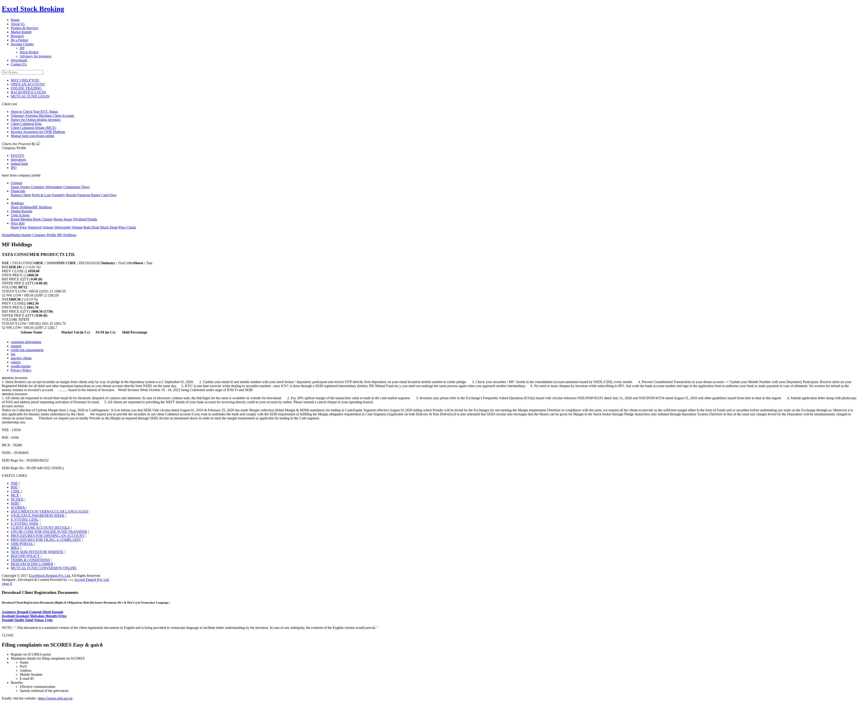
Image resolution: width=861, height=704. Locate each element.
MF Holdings (42, 207)
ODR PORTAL (22, 544)
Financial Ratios (88, 195)
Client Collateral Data (26, 124)
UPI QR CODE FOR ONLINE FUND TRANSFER (49, 532)
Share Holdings (22, 207)
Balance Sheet (21, 195)
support (16, 346)
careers (16, 362)
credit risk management (27, 350)
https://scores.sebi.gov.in (55, 698)
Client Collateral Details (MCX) (33, 128)
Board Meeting (21, 219)
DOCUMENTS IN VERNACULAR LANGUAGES (49, 511)
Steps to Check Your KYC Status (34, 111)
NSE (14, 483)
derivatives (18, 159)
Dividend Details (85, 219)
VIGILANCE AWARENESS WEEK (38, 515)
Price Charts (127, 227)
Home (15, 20)
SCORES (18, 507)
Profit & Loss (41, 195)
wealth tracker (21, 366)
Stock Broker (29, 52)
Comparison (71, 187)
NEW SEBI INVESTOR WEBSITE (37, 552)
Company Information (46, 187)
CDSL (15, 491)
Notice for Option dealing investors (36, 120)
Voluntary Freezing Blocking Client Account (42, 116)
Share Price (19, 227)
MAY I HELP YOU (25, 80)
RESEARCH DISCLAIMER (32, 564)
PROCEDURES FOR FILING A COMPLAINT (46, 540)
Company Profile (44, 235)
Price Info (18, 223)
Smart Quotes (20, 187)
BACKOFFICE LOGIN (28, 92)
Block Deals (109, 227)
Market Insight (21, 32)
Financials (18, 191)
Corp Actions (20, 215)
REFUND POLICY (25, 556)
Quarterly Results (64, 195)
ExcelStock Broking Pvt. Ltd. (50, 576)
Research (17, 36)
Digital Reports (21, 211)
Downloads (19, 60)
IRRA (15, 548)
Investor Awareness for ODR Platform (38, 132)
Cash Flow (109, 195)
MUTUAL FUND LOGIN (30, 96)
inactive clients (21, 358)
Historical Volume (40, 227)
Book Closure (42, 219)
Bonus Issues (63, 219)
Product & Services (24, 28)
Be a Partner (19, 40)
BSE (14, 487)
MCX (15, 495)
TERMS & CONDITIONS (30, 560)
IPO (14, 168)
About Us (18, 24)
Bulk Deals (91, 227)
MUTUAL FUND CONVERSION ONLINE (43, 568)
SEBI (15, 503)
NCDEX (17, 499)
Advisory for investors (35, 56)
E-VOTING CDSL (25, 519)
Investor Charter (22, 44)
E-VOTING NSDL (25, 523)
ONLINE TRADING (26, 88)
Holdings (17, 203)
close (7, 584)
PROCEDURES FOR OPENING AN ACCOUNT (48, 536)
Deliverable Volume (68, 227)
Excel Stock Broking (33, 9)
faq (13, 354)
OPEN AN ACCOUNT (28, 84)
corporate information (26, 342)
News (85, 187)
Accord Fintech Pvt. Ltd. (91, 580)
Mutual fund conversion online (32, 136)
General (16, 183)
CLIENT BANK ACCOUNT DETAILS (40, 528)
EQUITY (17, 155)
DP (22, 48)
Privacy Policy (21, 370)
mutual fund (19, 164)
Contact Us (19, 64)
